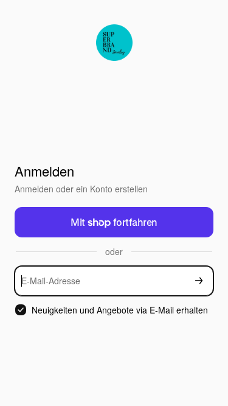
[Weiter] (198, 281)
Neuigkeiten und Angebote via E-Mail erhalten (120, 310)
